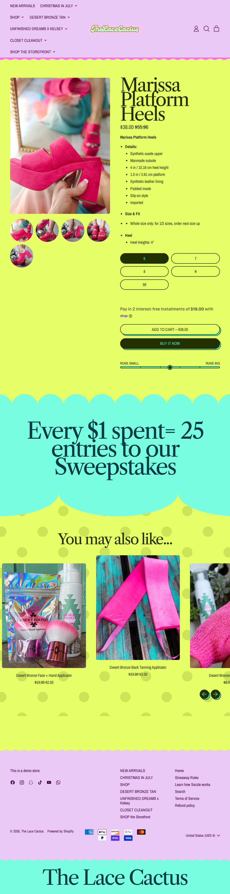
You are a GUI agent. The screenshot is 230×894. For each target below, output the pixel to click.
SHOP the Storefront (135, 817)
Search (180, 791)
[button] (206, 28)
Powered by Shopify (60, 831)
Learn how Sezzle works (192, 784)
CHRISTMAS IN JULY (136, 777)
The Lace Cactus (32, 831)
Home (179, 770)
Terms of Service (187, 798)
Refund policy (185, 805)
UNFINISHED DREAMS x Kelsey (139, 801)
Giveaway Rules (187, 777)
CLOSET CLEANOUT (136, 810)
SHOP (125, 784)
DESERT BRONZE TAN (138, 791)
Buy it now (170, 343)
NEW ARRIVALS (22, 6)
